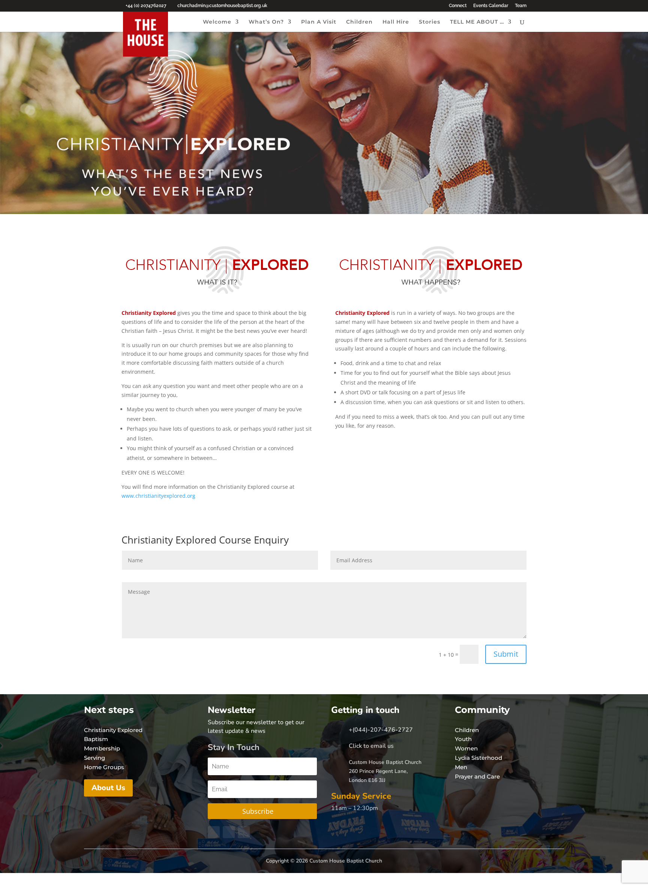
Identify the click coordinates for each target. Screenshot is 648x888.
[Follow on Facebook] (214, 832)
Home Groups (104, 767)
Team (520, 5)
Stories (429, 22)
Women (466, 748)
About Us (108, 788)
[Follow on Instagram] (244, 832)
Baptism (96, 739)
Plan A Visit (318, 22)
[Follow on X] (229, 832)
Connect (457, 5)
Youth (463, 739)
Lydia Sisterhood (478, 757)
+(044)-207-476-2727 (381, 730)
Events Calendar (490, 5)
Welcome (217, 22)
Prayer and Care (477, 776)
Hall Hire (395, 22)
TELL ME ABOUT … (477, 22)
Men (461, 767)
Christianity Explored (113, 730)
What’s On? (266, 22)
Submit (506, 654)
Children (359, 22)
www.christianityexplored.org (158, 495)
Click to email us (371, 746)
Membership (102, 748)
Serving (94, 757)
